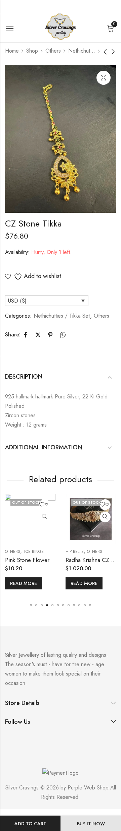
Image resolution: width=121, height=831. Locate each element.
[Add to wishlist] (9, 504)
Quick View (9, 517)
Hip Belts (40, 552)
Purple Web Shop (88, 787)
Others (53, 51)
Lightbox (103, 78)
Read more (49, 583)
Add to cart (30, 823)
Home (12, 51)
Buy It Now (91, 823)
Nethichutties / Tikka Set (81, 51)
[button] (31, 605)
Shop (32, 51)
